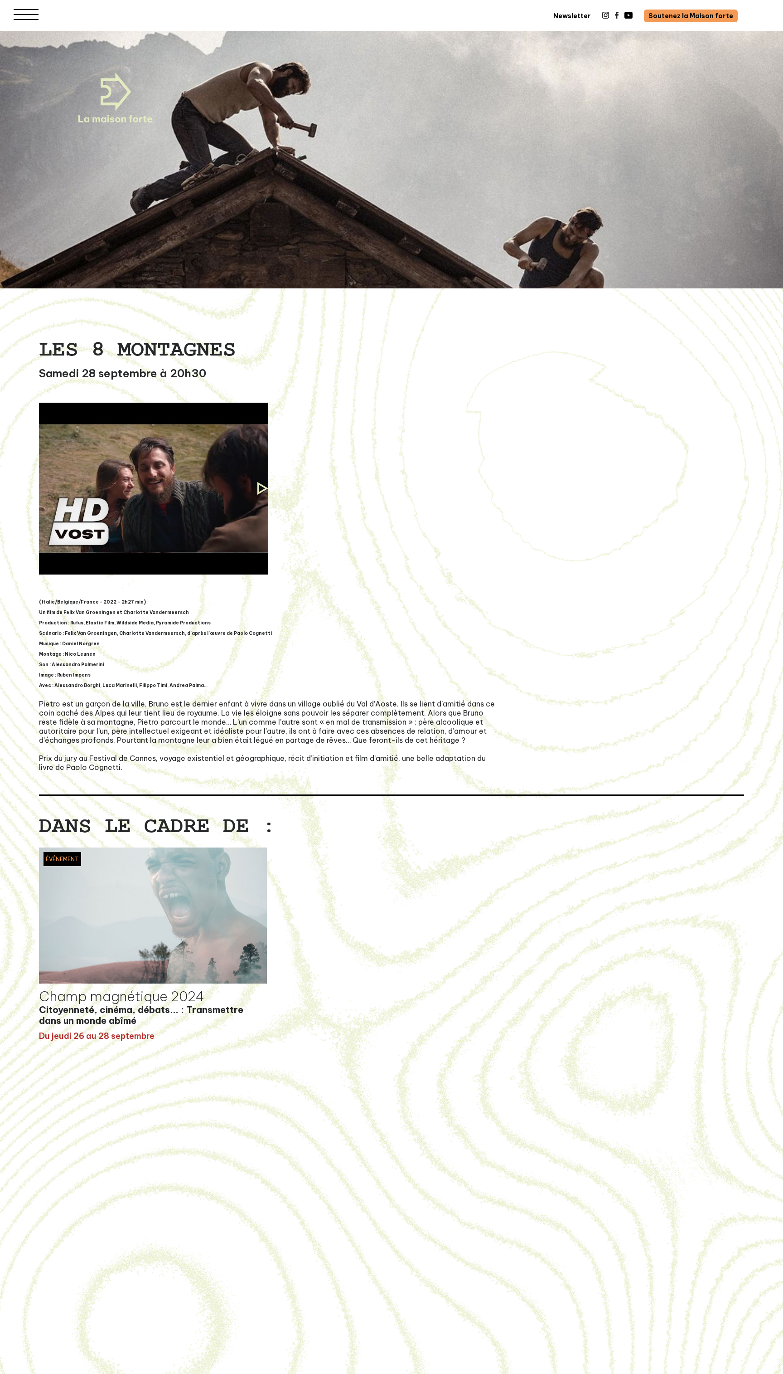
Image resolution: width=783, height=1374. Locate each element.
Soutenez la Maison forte (690, 16)
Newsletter (572, 16)
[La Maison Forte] (115, 97)
